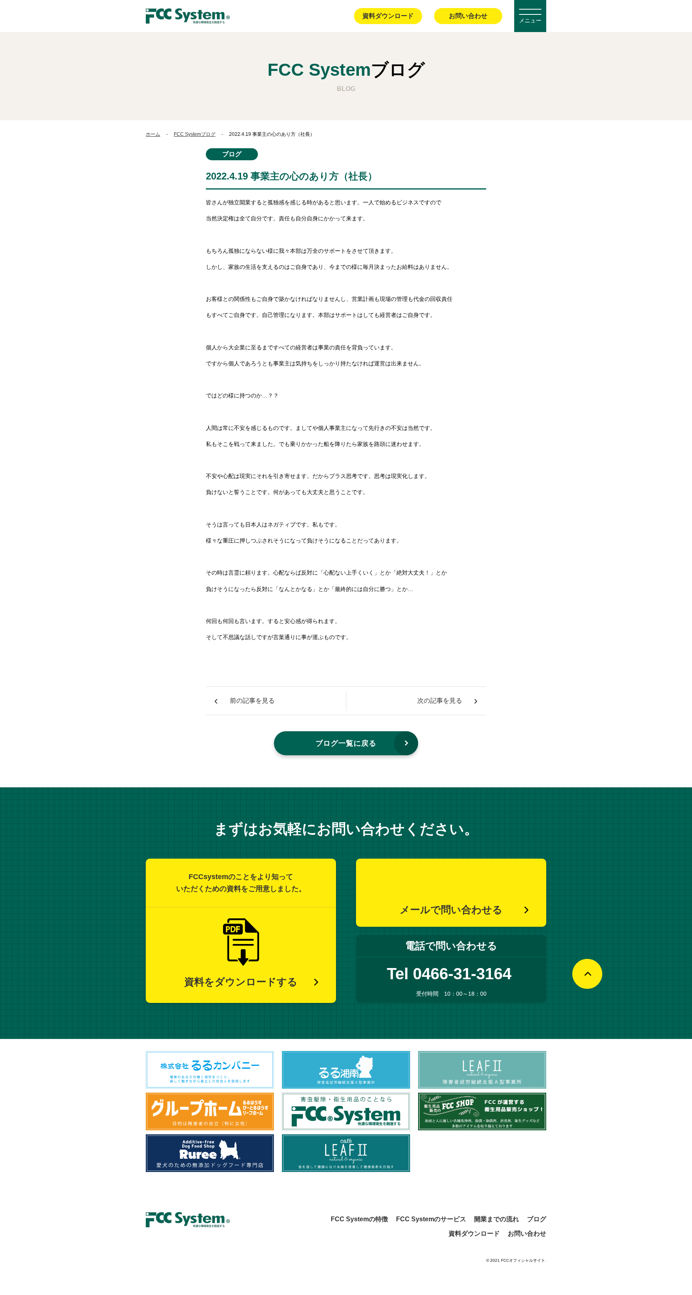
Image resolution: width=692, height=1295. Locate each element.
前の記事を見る (252, 700)
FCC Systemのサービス (431, 1219)
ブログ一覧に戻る (346, 743)
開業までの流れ (496, 1219)
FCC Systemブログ (194, 134)
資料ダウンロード (388, 15)
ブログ (536, 1219)
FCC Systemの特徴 (359, 1219)
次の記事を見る (439, 700)
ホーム (153, 134)
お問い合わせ (468, 15)
